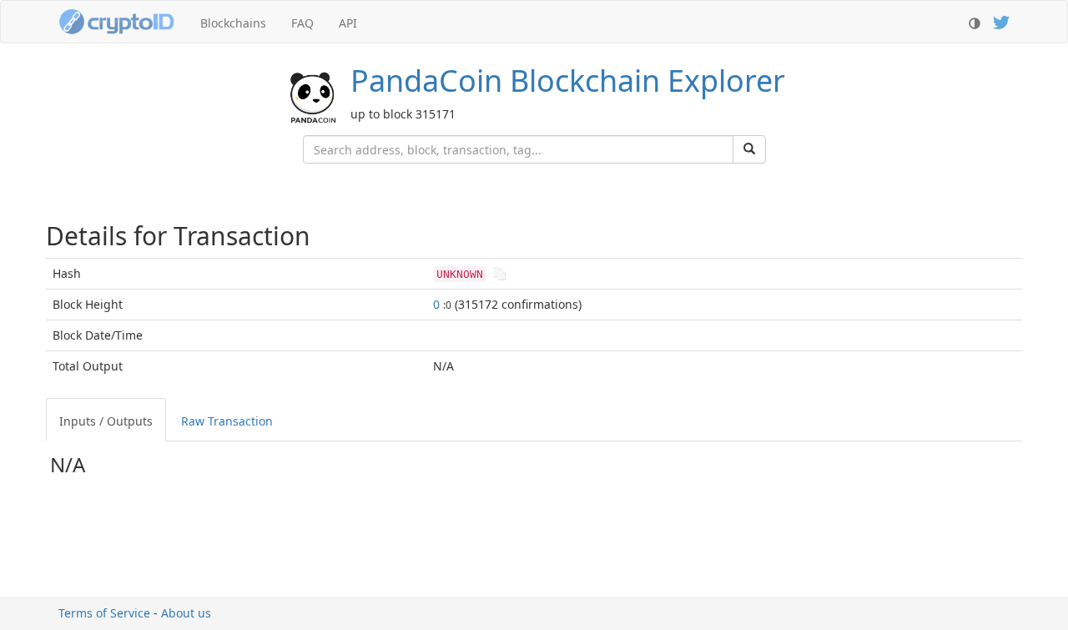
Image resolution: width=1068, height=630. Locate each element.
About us (186, 613)
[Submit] (749, 149)
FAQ (302, 23)
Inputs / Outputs (106, 421)
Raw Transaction (227, 421)
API (348, 23)
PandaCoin (567, 80)
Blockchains (233, 23)
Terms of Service (104, 613)
